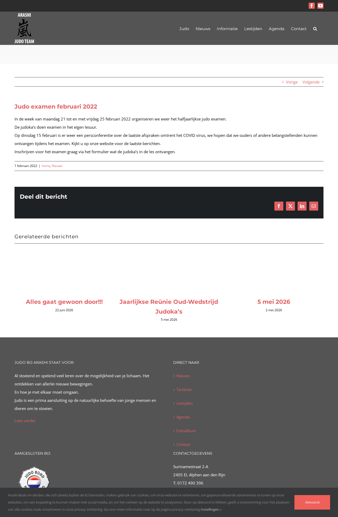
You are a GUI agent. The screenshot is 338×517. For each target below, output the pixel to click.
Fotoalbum (186, 430)
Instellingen (210, 509)
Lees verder (25, 420)
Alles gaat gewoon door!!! (62, 301)
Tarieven (184, 389)
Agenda (183, 417)
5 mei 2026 (271, 301)
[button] (315, 28)
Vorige (292, 82)
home (46, 166)
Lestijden (184, 403)
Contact (183, 444)
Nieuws (57, 166)
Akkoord (312, 502)
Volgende (311, 82)
